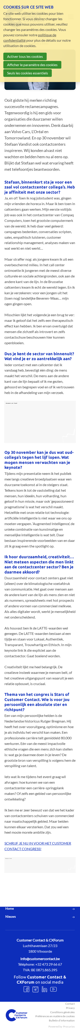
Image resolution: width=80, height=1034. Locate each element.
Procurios (69, 1026)
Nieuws (10, 916)
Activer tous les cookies (25, 56)
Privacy (70, 1008)
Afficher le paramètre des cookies (32, 65)
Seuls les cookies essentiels (27, 73)
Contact (70, 1003)
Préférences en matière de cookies (55, 1016)
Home (9, 908)
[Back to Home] (16, 1015)
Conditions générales (62, 1012)
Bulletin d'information (62, 1020)
